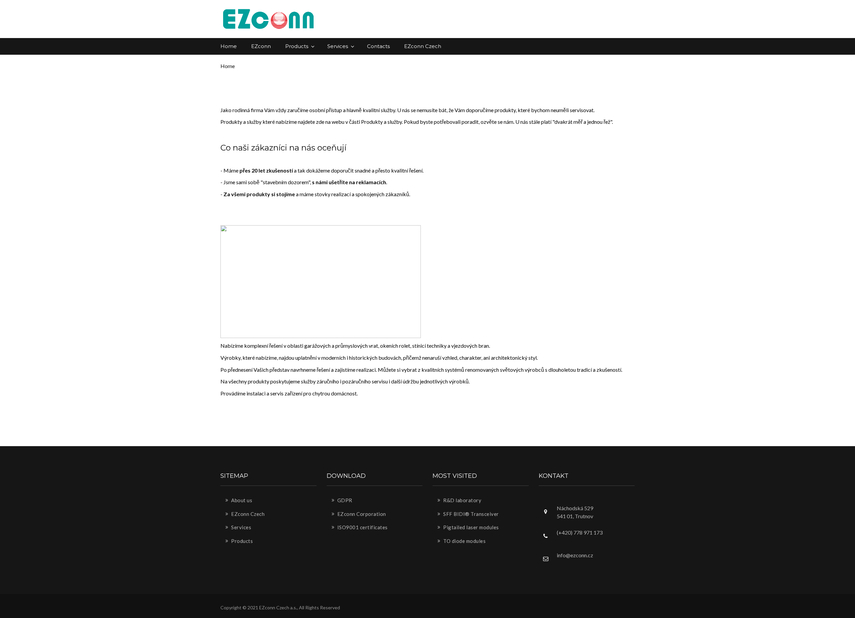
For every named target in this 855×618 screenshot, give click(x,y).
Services (338, 46)
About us (241, 500)
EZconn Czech (422, 46)
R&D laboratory (462, 500)
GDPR (344, 500)
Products (297, 46)
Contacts (378, 46)
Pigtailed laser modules (470, 527)
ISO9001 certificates (362, 527)
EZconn (261, 46)
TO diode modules (464, 541)
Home (228, 46)
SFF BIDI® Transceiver (470, 514)
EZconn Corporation (361, 514)
